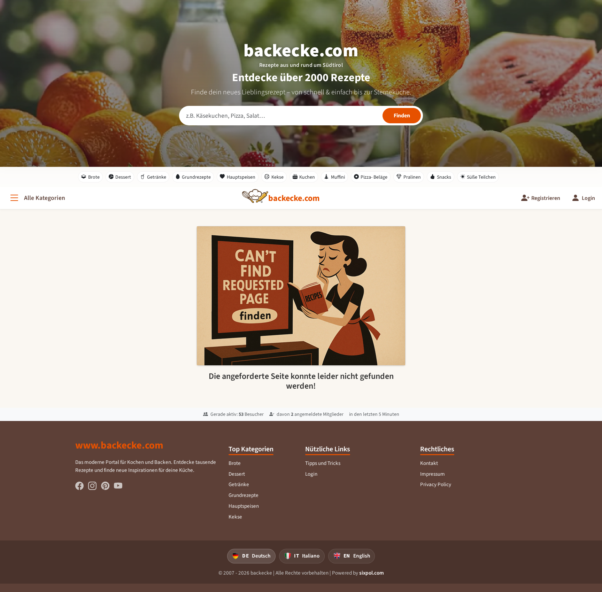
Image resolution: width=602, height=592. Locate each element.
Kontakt (429, 463)
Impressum (432, 473)
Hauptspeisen (241, 177)
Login (311, 473)
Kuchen (307, 177)
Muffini (338, 177)
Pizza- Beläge (374, 177)
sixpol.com (371, 572)
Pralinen (412, 177)
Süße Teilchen (481, 177)
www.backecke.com (119, 445)
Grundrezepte (196, 177)
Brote (94, 177)
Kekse (277, 177)
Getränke (156, 177)
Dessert (123, 177)
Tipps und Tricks (322, 463)
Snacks (444, 177)
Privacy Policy (435, 484)
